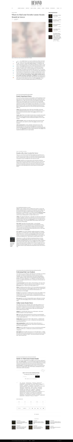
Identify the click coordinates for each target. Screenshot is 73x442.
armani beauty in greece (28, 382)
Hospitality (52, 426)
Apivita (31, 63)
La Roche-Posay (24, 239)
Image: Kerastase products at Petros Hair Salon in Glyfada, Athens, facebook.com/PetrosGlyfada (28, 270)
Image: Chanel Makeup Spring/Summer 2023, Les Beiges (23, 207)
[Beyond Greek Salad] (36, 3)
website (34, 111)
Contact (33, 440)
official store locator (41, 212)
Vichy (35, 240)
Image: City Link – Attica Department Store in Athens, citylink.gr (24, 94)
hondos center (21, 389)
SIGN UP (37, 376)
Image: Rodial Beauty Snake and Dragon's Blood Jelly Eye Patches (22, 57)
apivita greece (23, 382)
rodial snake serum (22, 394)
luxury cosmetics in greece (41, 391)
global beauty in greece (30, 386)
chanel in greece (33, 384)
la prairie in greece (38, 389)
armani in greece (34, 382)
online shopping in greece (29, 393)
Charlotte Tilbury (23, 361)
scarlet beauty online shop (28, 394)
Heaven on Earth (19, 365)
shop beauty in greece (22, 395)
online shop (38, 78)
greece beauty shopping (42, 386)
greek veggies (30, 388)
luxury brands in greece (35, 391)
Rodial (23, 65)
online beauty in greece (22, 393)
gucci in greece (40, 388)
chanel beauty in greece (27, 384)
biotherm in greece (22, 384)
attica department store (23, 383)
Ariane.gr (31, 288)
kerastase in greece (26, 389)
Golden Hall (24, 128)
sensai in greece (33, 394)
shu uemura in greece (42, 395)
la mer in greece (33, 389)
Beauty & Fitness (14, 12)
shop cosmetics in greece (36, 395)
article (27, 290)
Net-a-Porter (36, 361)
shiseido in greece (43, 394)
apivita (20, 382)
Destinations (18, 420)
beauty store (27, 365)
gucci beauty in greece (35, 388)
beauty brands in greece (29, 383)
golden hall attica (36, 386)
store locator (31, 219)
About (30, 440)
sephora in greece (38, 394)
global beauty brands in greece (23, 386)
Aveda (26, 244)
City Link (32, 126)
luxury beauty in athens (22, 391)
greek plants (26, 388)
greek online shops (22, 388)
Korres (35, 63)
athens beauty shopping (39, 382)
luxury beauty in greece (28, 391)
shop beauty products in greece (29, 395)
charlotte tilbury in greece (39, 384)
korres (30, 389)
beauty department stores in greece (36, 383)
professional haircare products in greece (37, 393)
